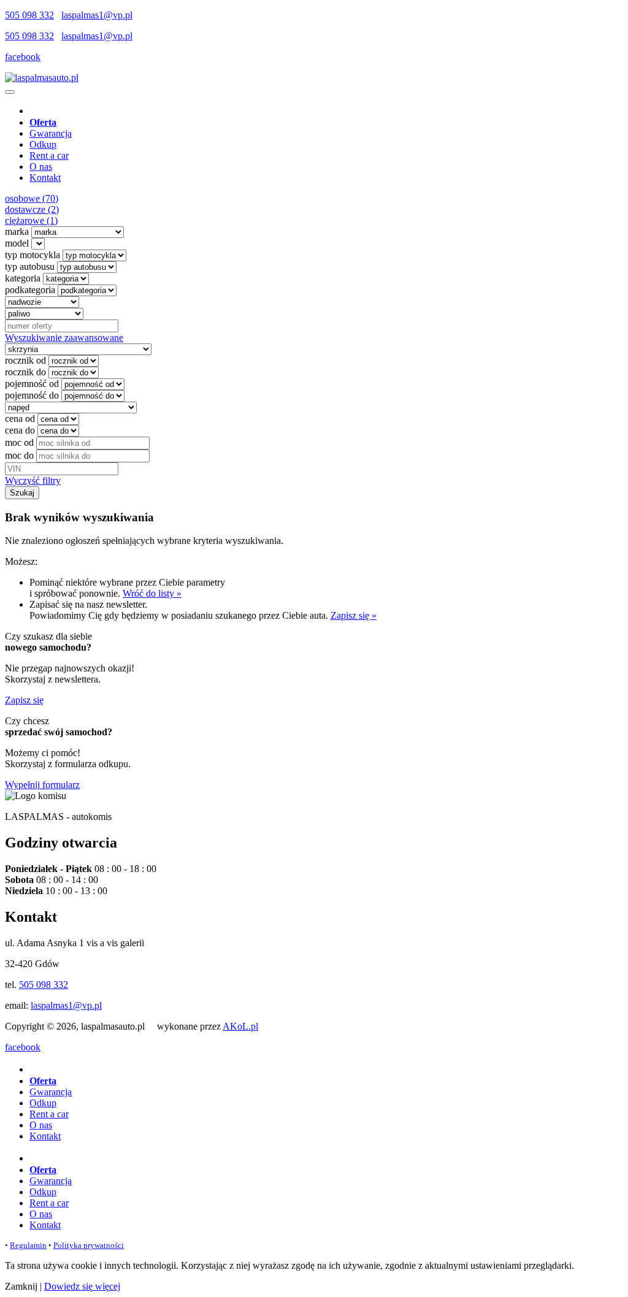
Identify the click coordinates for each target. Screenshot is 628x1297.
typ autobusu (30, 266)
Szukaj (22, 492)
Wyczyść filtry (33, 480)
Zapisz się (24, 700)
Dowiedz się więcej (82, 1286)
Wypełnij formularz (42, 784)
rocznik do (25, 372)
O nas (40, 166)
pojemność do (32, 395)
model (17, 243)
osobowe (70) (31, 198)
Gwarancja (50, 133)
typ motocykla (32, 255)
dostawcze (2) (32, 209)
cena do (20, 430)
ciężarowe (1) (31, 220)
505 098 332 (29, 15)
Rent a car (49, 155)
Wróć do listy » (152, 593)
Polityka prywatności (88, 1245)
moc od (19, 442)
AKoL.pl (240, 1026)
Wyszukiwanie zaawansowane (64, 337)
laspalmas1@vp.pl (96, 15)
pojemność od (32, 383)
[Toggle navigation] (10, 92)
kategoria (22, 278)
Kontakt (45, 177)
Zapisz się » (354, 615)
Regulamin (28, 1245)
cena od (20, 418)
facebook (22, 57)
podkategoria (30, 290)
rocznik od (25, 360)
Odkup (42, 144)
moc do (19, 455)
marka (17, 231)
